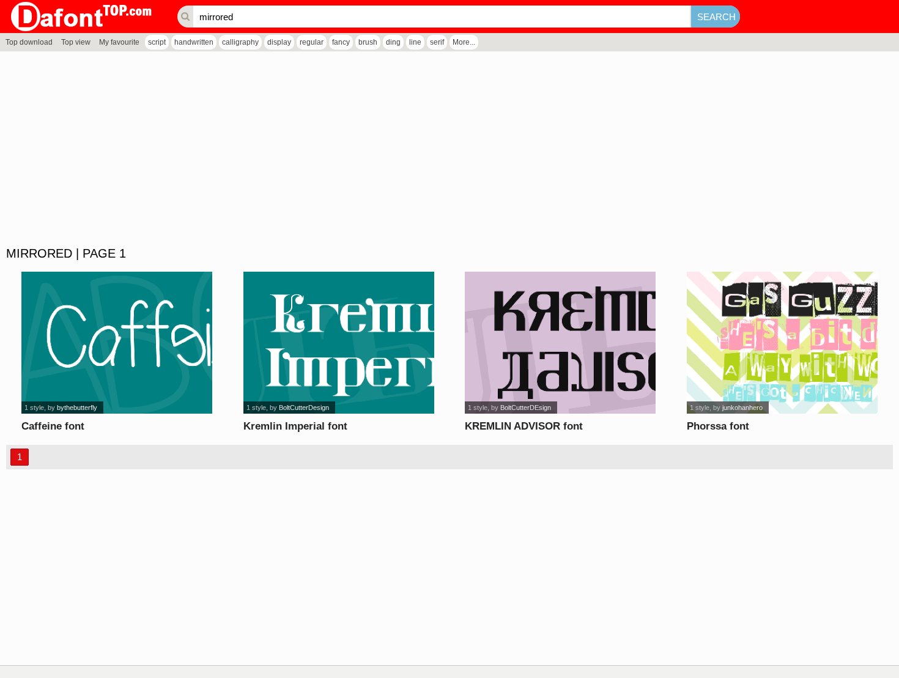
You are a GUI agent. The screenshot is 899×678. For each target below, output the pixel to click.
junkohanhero (742, 407)
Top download (29, 42)
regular (312, 42)
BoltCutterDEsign (525, 407)
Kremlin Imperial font (295, 426)
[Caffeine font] (116, 343)
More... (464, 42)
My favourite (119, 42)
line (415, 42)
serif (437, 42)
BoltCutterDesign (304, 407)
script (157, 42)
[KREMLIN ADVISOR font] (560, 343)
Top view (76, 42)
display (279, 42)
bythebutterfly (77, 407)
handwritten (193, 42)
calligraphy (240, 42)
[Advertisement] (367, 149)
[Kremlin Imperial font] (338, 343)
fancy (341, 42)
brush (367, 42)
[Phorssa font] (782, 343)
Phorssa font (718, 426)
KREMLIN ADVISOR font (524, 426)
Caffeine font (52, 426)
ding (393, 42)
